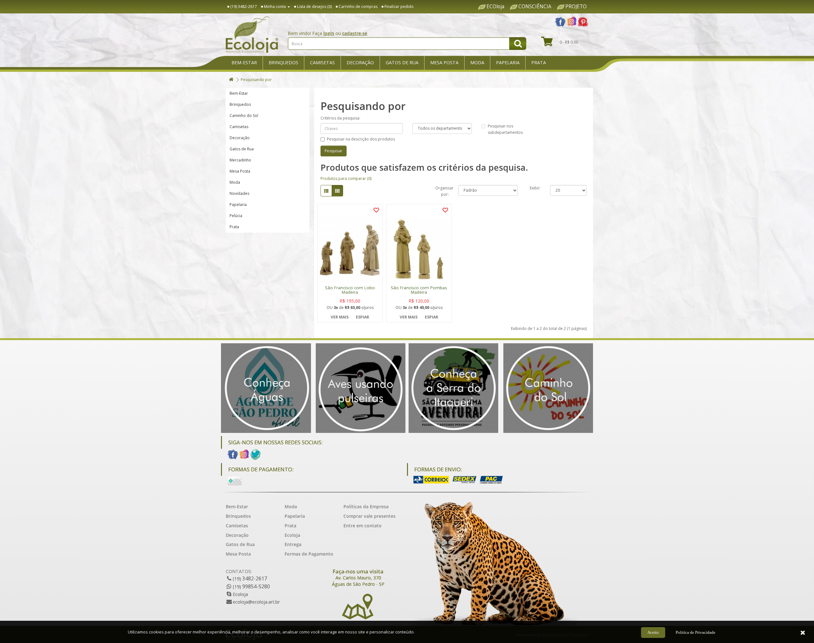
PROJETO (576, 6)
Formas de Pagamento (309, 554)
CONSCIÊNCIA (534, 6)
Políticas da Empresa (366, 506)
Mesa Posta (444, 62)
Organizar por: (442, 190)
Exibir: (535, 188)
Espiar (362, 317)
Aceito (653, 632)
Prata (538, 62)
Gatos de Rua (402, 62)
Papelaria (508, 62)
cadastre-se (354, 33)
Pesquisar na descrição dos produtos (361, 139)
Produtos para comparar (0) (346, 178)
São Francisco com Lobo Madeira (350, 290)
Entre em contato (362, 526)
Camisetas (322, 62)
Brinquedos (283, 62)
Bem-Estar (244, 62)
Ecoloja (292, 535)
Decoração (360, 62)
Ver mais (339, 317)
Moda (477, 62)
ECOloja (495, 6)
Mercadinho (240, 160)
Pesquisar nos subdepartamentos (505, 129)
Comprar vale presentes (369, 516)
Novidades (239, 193)
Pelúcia (236, 215)
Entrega (293, 544)
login (328, 33)
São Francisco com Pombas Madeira (419, 290)
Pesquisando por (256, 79)
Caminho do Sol (244, 115)
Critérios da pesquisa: (340, 118)
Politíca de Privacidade (695, 632)
